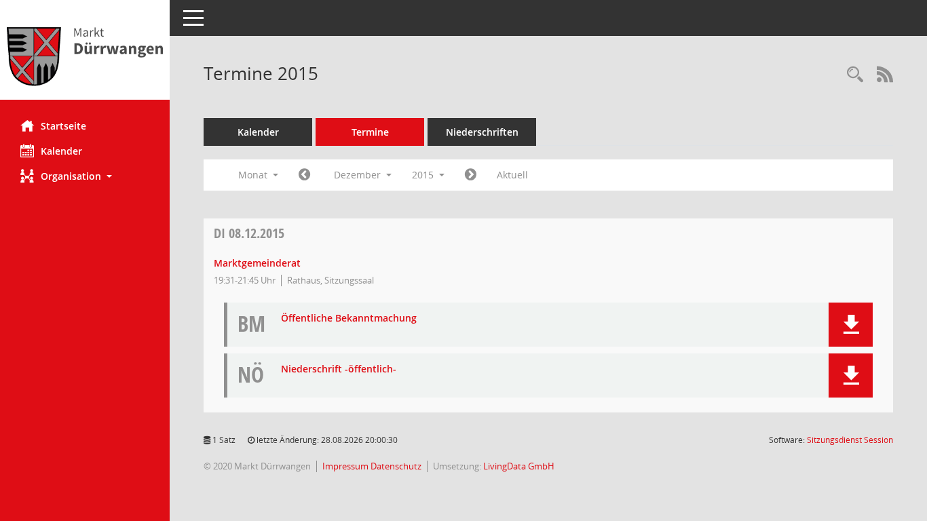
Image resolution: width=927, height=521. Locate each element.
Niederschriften (482, 132)
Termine (370, 132)
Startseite (63, 125)
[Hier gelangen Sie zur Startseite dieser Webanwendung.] (85, 55)
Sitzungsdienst (850, 440)
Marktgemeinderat (257, 262)
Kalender (61, 150)
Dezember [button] (358, 174)
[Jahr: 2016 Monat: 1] (471, 175)
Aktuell (512, 174)
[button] (85, 176)
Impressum (346, 466)
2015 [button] (424, 174)
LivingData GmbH (518, 466)
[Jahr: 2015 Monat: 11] (304, 175)
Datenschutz (396, 466)
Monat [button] (254, 174)
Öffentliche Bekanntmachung (349, 318)
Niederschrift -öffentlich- (338, 369)
